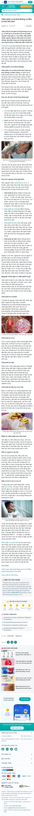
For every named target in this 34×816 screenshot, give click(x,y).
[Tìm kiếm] (31, 10)
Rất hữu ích (29, 608)
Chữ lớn (29, 26)
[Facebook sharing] (8, 642)
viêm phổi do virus (20, 183)
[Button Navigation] (3, 6)
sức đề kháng (24, 199)
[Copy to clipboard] (15, 642)
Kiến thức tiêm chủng (10, 14)
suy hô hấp (8, 487)
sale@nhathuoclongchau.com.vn (17, 808)
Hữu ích (23, 608)
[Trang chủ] (2, 14)
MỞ (30, 2)
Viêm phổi (5, 46)
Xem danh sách (17, 728)
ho (5, 50)
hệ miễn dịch (14, 113)
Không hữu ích (11, 608)
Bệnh (19, 14)
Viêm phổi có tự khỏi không (10, 542)
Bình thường (17, 608)
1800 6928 (15, 592)
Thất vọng (4, 608)
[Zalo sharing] (11, 642)
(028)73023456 (16, 805)
